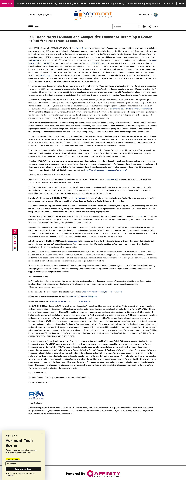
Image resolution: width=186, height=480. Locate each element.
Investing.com (45, 75)
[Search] (139, 26)
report (35, 60)
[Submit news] (14, 232)
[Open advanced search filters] (144, 26)
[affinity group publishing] (14, 242)
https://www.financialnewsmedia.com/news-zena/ (105, 170)
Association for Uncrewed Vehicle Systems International (128, 109)
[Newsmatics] (14, 248)
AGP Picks (7, 3)
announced (112, 179)
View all (180, 3)
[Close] (42, 433)
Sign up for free (23, 469)
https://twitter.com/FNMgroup (84, 296)
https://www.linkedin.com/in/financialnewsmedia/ (70, 301)
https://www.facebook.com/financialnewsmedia (102, 292)
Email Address (13, 459)
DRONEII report (98, 63)
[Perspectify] (14, 237)
